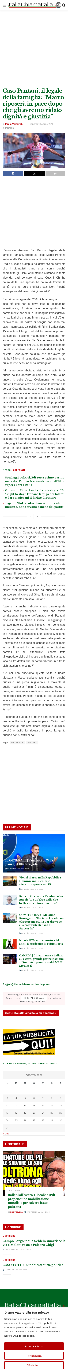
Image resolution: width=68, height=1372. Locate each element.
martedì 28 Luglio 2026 (38, 1212)
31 (7, 1127)
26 (25, 1120)
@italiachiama (35, 998)
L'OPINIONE (9, 1236)
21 (43, 1112)
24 (7, 1120)
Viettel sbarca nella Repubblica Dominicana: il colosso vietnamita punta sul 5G (40, 881)
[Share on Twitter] (34, 173)
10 (7, 1105)
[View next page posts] (37, 516)
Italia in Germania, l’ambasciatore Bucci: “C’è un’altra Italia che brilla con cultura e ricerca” (42, 900)
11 (16, 1105)
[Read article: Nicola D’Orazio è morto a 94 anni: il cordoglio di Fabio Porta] (10, 944)
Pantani (32, 742)
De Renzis (17, 742)
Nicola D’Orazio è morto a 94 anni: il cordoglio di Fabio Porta (41, 942)
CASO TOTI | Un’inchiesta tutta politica (33, 1265)
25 (16, 1120)
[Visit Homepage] (34, 5)
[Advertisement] (34, 48)
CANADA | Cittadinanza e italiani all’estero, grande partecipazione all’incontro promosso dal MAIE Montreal (41, 960)
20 (34, 1112)
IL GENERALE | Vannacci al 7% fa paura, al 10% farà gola (29, 862)
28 (42, 1120)
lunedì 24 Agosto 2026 (15, 1270)
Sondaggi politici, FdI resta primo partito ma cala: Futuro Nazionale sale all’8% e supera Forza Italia (35, 481)
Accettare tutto (34, 1346)
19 (25, 1112)
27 (34, 1120)
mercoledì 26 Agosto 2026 (17, 1250)
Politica (9, 127)
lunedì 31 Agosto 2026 (18, 869)
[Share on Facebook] (13, 173)
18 (16, 1112)
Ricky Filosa (16, 1212)
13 (34, 1105)
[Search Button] (63, 5)
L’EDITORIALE (14, 1190)
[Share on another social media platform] (55, 173)
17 (7, 1112)
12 (25, 1105)
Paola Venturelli (14, 124)
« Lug (6, 1133)
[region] (34, 1339)
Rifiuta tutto (34, 1365)
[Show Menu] (4, 5)
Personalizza (34, 1355)
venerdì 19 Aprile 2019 (42, 124)
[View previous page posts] (30, 516)
